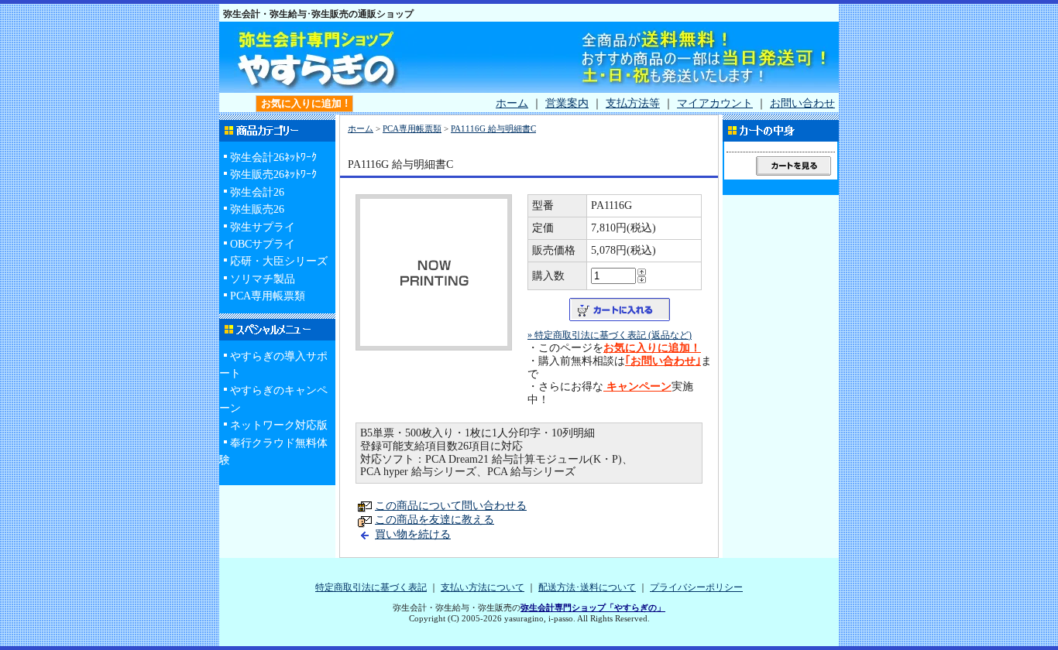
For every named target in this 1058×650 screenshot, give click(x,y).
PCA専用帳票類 (267, 296)
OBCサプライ (262, 244)
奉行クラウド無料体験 (273, 451)
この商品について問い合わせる (451, 505)
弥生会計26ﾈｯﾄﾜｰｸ (273, 157)
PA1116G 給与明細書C (493, 128)
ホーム (512, 103)
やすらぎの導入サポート (273, 365)
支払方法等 (633, 103)
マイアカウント (715, 103)
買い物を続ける (413, 534)
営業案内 (567, 103)
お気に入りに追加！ (652, 348)
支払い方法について (482, 587)
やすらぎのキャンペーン (273, 399)
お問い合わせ (802, 103)
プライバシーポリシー (696, 587)
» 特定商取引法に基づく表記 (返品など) (609, 335)
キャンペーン (637, 386)
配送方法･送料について (587, 587)
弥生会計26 (257, 192)
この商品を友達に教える (434, 519)
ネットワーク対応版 (279, 425)
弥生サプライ (262, 227)
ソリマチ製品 (262, 279)
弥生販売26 (257, 209)
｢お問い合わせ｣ (663, 361)
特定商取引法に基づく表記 (371, 587)
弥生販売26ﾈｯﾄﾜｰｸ (273, 174)
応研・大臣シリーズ (279, 261)
